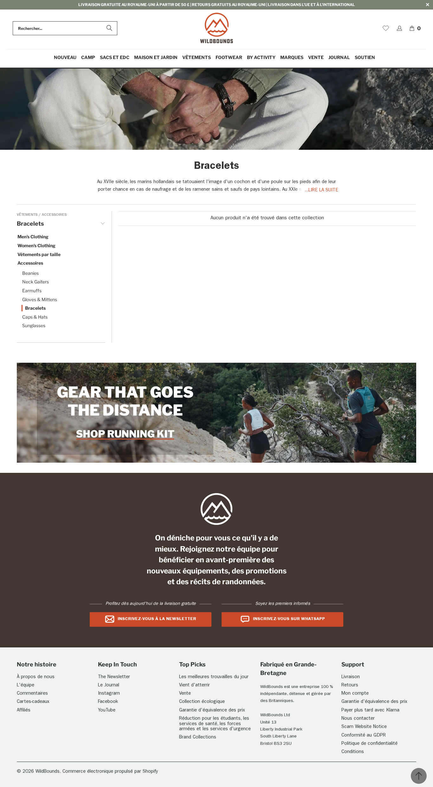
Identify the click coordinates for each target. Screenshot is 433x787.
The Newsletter (114, 677)
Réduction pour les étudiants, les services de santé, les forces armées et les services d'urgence (215, 724)
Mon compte (355, 693)
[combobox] (65, 28)
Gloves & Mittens (39, 299)
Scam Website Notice (364, 727)
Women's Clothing (36, 245)
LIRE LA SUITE (323, 190)
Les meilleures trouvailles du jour (214, 677)
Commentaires (32, 693)
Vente (185, 693)
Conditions (352, 752)
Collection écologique (202, 702)
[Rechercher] (109, 28)
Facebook (108, 702)
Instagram (109, 693)
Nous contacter (358, 719)
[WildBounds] (216, 28)
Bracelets (35, 308)
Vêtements (28, 215)
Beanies (30, 273)
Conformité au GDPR (363, 735)
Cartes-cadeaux (33, 702)
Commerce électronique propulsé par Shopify (110, 772)
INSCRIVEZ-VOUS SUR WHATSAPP (289, 619)
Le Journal (108, 685)
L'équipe (25, 685)
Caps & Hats (35, 317)
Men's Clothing (32, 236)
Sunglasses (33, 325)
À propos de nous (36, 677)
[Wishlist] (386, 28)
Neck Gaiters (35, 281)
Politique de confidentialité (369, 744)
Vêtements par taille (39, 254)
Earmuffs (32, 290)
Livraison (350, 677)
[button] (88, 58)
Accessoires (54, 215)
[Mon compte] (399, 28)
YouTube (106, 710)
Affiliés (23, 710)
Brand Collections (197, 737)
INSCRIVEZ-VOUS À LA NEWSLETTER (157, 619)
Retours (349, 685)
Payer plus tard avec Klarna (370, 710)
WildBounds (48, 772)
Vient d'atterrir (194, 685)
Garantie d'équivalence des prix (212, 710)
